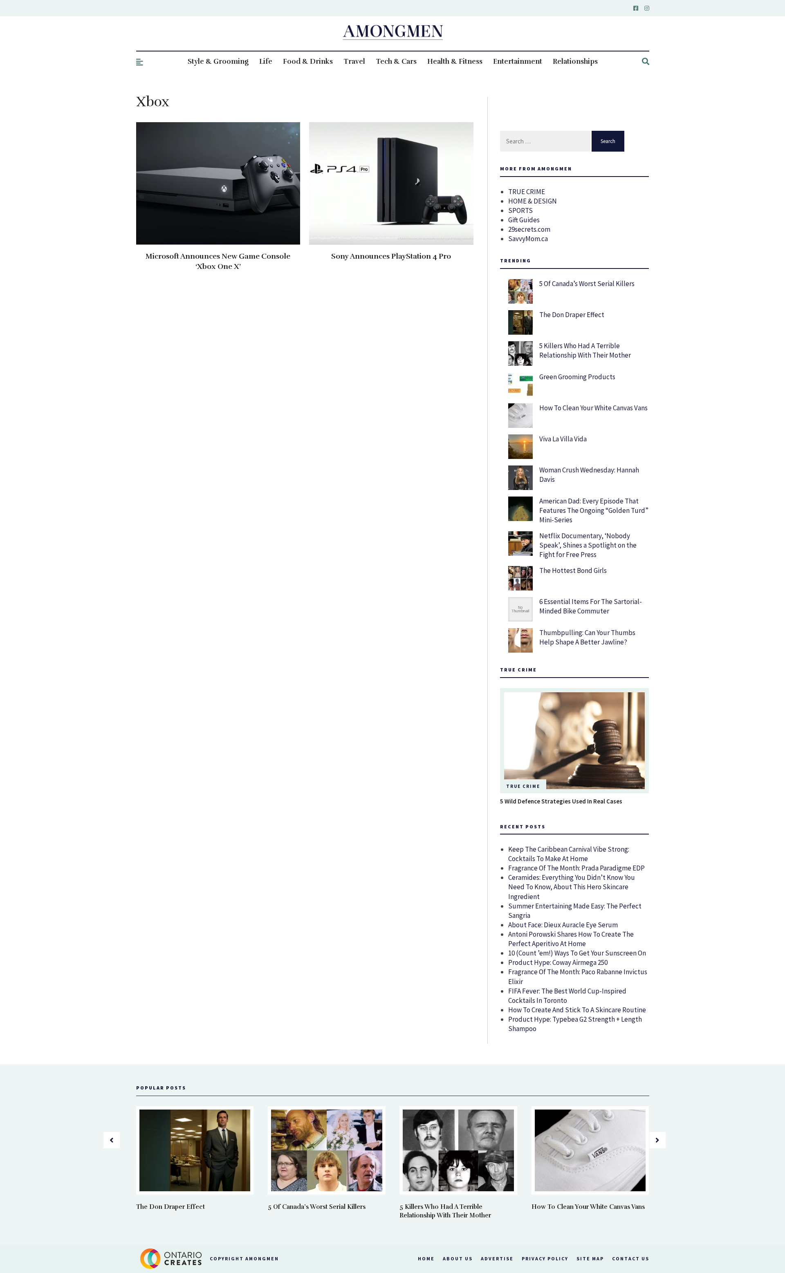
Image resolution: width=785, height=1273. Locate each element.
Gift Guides (524, 219)
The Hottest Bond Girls (573, 570)
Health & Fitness (454, 61)
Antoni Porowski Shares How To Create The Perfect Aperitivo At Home (571, 939)
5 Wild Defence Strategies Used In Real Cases (561, 801)
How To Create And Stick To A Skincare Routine (577, 1009)
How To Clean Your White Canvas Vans (593, 407)
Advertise (497, 1258)
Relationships (575, 61)
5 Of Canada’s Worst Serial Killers (587, 283)
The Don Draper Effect (571, 314)
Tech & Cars (396, 61)
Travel (354, 61)
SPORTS (520, 210)
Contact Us (630, 1258)
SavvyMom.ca (528, 238)
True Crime (523, 786)
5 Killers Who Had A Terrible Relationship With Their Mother (585, 350)
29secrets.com (529, 229)
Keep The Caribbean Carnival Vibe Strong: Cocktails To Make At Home (568, 854)
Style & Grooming (218, 61)
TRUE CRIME (526, 191)
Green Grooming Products (577, 376)
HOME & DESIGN (532, 201)
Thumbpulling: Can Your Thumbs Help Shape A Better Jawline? (587, 637)
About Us (458, 1258)
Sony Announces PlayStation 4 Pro (391, 256)
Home (426, 1258)
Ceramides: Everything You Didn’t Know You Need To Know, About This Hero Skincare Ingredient (571, 887)
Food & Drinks (308, 61)
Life (265, 61)
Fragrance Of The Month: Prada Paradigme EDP (576, 868)
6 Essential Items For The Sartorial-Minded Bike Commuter (590, 606)
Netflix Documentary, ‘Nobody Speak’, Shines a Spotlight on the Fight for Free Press (588, 545)
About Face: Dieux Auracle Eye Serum (563, 924)
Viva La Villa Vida (563, 438)
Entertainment (517, 61)
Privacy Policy (545, 1258)
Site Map (590, 1258)
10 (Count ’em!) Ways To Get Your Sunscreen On (577, 953)
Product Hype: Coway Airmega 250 (558, 962)
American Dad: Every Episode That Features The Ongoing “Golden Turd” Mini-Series (593, 510)
